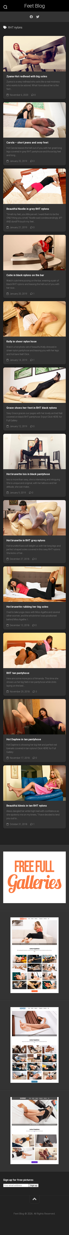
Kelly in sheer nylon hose (21, 341)
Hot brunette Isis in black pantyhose (28, 474)
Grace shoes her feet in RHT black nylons (31, 407)
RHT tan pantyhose (17, 673)
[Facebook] (31, 16)
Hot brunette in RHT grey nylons (25, 540)
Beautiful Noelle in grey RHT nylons (27, 208)
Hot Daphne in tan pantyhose (23, 739)
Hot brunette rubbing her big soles (27, 606)
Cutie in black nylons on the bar (25, 275)
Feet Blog (34, 6)
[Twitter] (37, 16)
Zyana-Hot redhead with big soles (26, 76)
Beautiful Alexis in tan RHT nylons (26, 805)
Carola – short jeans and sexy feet (27, 142)
